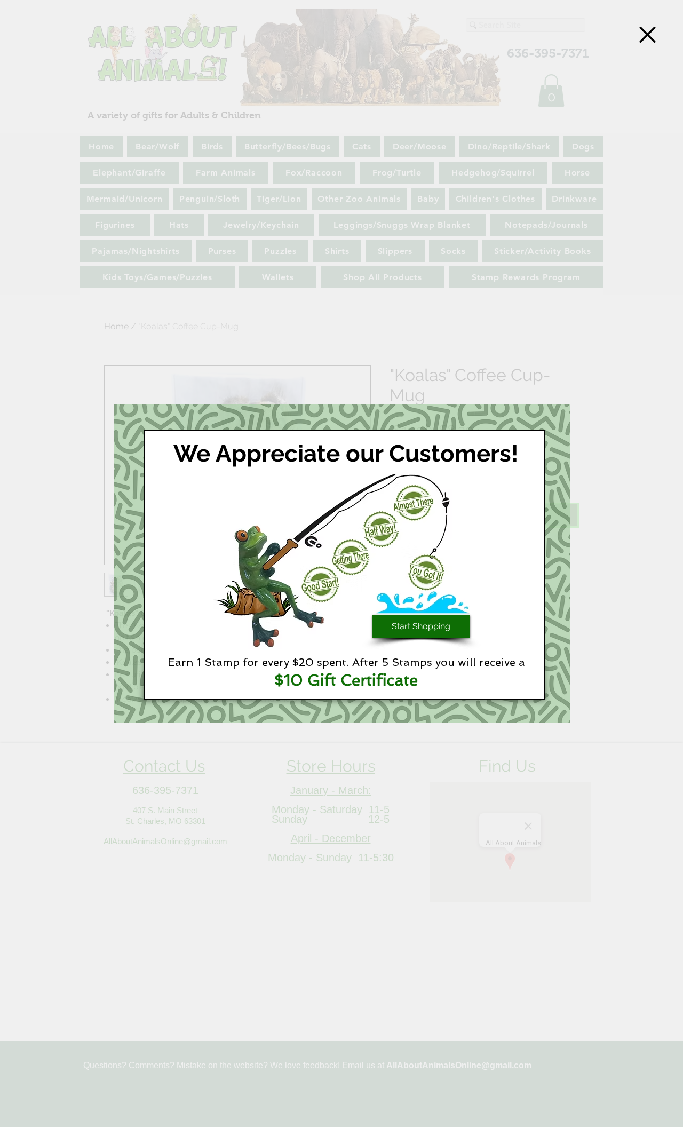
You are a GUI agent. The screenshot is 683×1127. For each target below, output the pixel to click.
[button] (647, 35)
